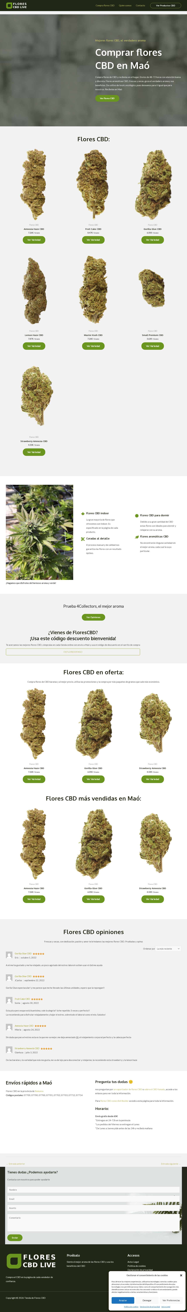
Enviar (15, 1237)
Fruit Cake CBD (22, 999)
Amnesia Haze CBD (24, 1025)
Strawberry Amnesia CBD (27, 1048)
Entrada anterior (15, 1163)
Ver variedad (34, 239)
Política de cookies (131, 1307)
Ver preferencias (171, 1300)
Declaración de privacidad (150, 1307)
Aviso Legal (165, 1307)
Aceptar (123, 1300)
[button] (181, 1275)
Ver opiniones (93, 617)
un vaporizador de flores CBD (128, 1089)
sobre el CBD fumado (154, 1089)
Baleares (39, 1091)
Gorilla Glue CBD (23, 953)
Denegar (147, 1300)
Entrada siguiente (171, 1163)
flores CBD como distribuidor (114, 1101)
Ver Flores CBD (107, 98)
